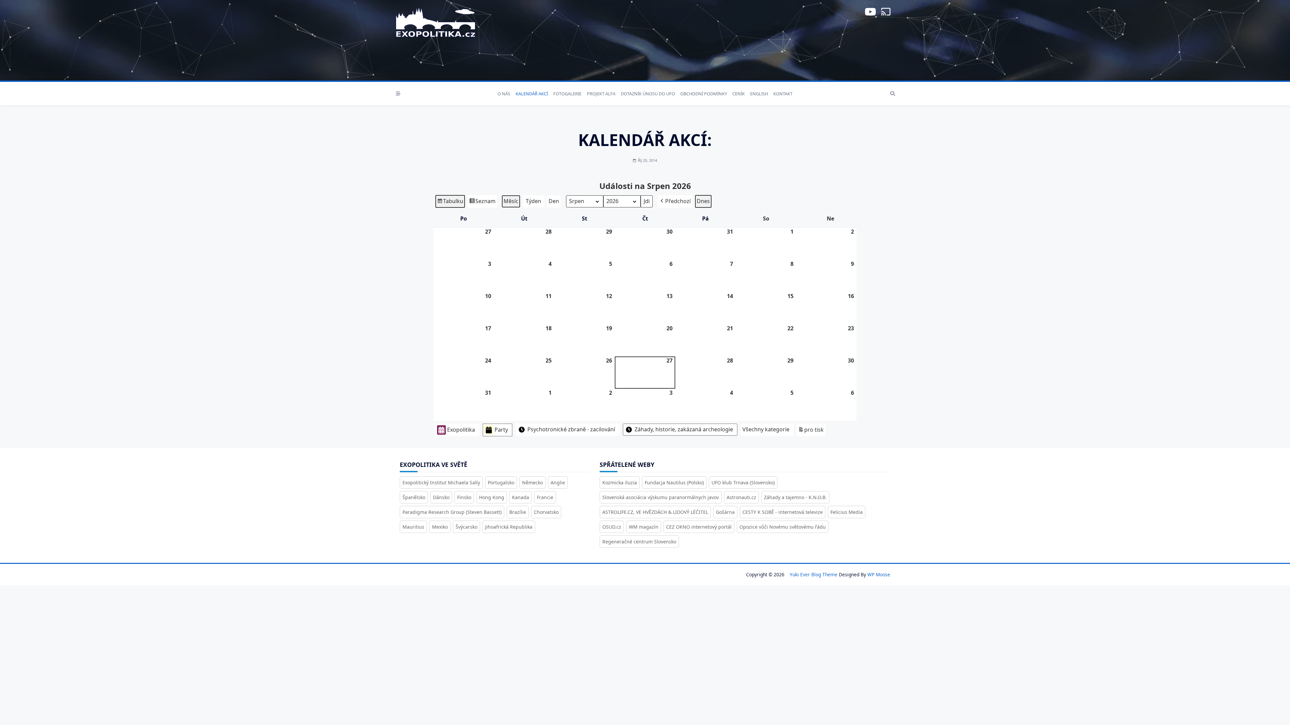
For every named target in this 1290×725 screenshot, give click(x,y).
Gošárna (725, 512)
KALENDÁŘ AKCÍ (532, 94)
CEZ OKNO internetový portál (699, 527)
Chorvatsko (546, 512)
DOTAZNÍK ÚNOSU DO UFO (648, 94)
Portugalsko (501, 482)
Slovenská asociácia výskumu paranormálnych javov (660, 497)
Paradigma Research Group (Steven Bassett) (452, 512)
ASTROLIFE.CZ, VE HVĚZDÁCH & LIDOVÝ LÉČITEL (655, 512)
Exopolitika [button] (461, 429)
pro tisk (811, 431)
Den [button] (554, 201)
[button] (674, 201)
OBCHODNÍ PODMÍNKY (703, 94)
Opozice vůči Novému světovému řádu (782, 527)
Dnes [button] (703, 201)
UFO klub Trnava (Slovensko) (743, 482)
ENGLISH (759, 94)
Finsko (464, 497)
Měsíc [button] (511, 201)
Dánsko (441, 497)
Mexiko (440, 527)
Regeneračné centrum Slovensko (639, 541)
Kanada (520, 497)
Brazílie (517, 512)
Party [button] (501, 429)
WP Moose (878, 574)
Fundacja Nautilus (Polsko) (674, 482)
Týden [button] (533, 201)
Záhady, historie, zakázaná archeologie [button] (684, 429)
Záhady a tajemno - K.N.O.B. (795, 497)
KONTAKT (782, 94)
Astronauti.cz (741, 497)
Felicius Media (846, 512)
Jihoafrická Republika (508, 527)
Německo (532, 482)
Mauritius (413, 527)
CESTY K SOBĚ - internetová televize (782, 512)
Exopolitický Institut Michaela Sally (441, 482)
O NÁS (504, 94)
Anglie (558, 482)
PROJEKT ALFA (601, 94)
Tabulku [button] (450, 202)
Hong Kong (491, 497)
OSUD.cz (611, 527)
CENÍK (738, 94)
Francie (545, 497)
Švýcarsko (466, 527)
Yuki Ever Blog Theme (813, 574)
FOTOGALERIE (567, 94)
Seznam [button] (482, 202)
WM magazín (643, 527)
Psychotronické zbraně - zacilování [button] (571, 429)
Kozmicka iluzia (619, 482)
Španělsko (413, 497)
